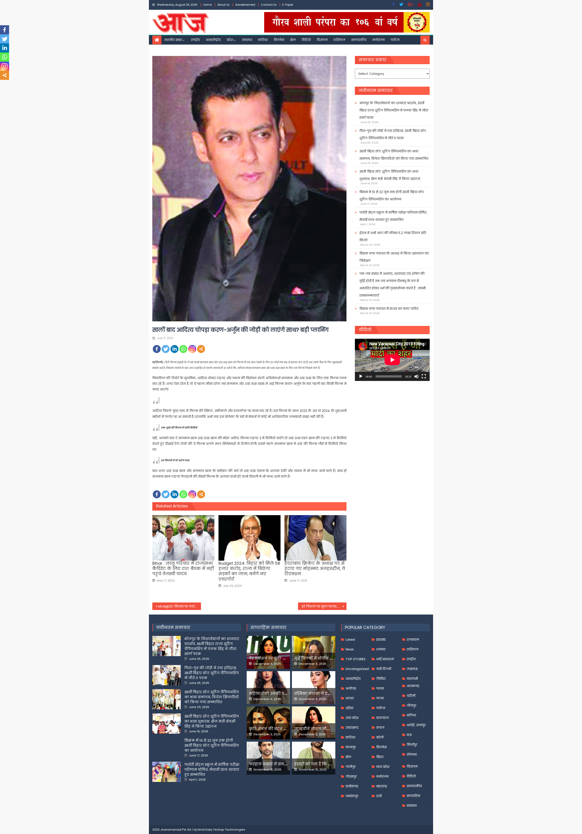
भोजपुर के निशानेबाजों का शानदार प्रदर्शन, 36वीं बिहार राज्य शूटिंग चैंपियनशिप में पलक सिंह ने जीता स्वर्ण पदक (393, 110)
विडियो (306, 40)
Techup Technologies (229, 829)
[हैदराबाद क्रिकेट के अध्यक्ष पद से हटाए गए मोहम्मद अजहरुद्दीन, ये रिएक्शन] (315, 538)
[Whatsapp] (183, 349)
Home (207, 5)
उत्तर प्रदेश (352, 718)
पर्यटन (395, 40)
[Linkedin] (174, 349)
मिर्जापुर (412, 744)
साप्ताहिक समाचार (268, 627)
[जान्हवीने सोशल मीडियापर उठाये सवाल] (313, 722)
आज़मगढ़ (413, 686)
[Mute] (416, 376)
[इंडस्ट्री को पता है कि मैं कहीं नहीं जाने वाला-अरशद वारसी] (313, 755)
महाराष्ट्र (381, 786)
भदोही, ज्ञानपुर (416, 725)
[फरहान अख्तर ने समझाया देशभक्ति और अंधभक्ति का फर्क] (268, 756)
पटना (380, 698)
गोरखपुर (351, 776)
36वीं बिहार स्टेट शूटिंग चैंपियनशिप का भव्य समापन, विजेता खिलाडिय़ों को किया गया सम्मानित (393, 155)
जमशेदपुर (352, 796)
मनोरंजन (378, 40)
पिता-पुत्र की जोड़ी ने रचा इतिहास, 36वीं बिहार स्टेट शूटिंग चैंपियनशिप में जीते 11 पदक (392, 134)
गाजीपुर (351, 766)
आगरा (350, 698)
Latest (350, 639)
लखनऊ (412, 669)
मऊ (409, 735)
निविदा (381, 678)
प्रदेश (230, 40)
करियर (263, 40)
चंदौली (411, 695)
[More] (201, 349)
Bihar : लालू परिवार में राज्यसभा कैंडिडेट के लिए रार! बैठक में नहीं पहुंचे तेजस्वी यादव (183, 569)
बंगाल (380, 727)
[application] (392, 360)
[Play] (361, 376)
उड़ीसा (349, 708)
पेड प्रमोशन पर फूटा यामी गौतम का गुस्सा (283, 658)
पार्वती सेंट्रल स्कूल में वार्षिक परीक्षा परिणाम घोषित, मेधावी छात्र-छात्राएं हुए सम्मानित (393, 216)
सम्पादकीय (358, 40)
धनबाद (381, 649)
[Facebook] (157, 349)
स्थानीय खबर (173, 40)
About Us (223, 5)
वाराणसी (412, 678)
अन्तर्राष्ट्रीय (213, 40)
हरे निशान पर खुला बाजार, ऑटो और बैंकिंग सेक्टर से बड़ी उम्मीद (324, 606)
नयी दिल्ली (383, 669)
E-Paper (287, 5)
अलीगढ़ (351, 688)
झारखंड (381, 639)
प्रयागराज (382, 718)
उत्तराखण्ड (352, 727)
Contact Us (269, 5)
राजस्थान (413, 639)
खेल (293, 40)
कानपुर (351, 747)
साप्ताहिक (413, 796)
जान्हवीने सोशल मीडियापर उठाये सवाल (327, 728)
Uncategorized (357, 669)
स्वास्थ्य (247, 40)
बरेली (380, 737)
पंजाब (380, 688)
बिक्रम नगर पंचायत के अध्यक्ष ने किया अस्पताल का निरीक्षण (394, 257)
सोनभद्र (412, 754)
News (350, 649)
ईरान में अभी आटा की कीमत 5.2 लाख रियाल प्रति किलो (392, 236)
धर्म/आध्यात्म (385, 659)
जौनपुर (411, 705)
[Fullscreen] (423, 376)
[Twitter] (166, 349)
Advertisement (245, 5)
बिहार (380, 757)
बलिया (411, 715)
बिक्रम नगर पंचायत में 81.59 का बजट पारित (388, 308)
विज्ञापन (322, 40)
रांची (379, 796)
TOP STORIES (356, 659)
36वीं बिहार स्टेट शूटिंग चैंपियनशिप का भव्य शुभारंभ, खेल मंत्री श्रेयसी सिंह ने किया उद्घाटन (389, 175)
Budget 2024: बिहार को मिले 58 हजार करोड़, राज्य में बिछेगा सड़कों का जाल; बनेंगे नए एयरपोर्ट (249, 571)
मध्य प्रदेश (382, 766)
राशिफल (339, 40)
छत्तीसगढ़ (352, 786)
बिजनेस (279, 40)
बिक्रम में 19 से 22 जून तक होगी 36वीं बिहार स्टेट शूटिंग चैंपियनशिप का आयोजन (391, 196)
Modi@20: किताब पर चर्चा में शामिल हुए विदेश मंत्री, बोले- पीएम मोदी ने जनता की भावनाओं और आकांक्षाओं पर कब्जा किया (179, 606)
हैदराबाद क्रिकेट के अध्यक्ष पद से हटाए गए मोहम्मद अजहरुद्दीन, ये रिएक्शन (314, 569)
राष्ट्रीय (195, 40)
